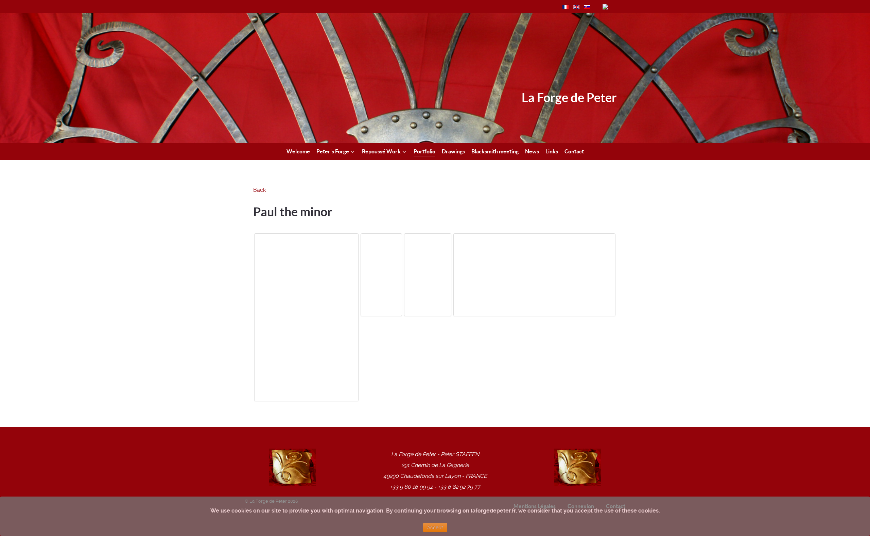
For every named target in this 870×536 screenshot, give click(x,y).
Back (259, 190)
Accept (435, 527)
